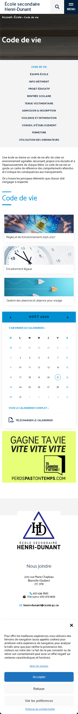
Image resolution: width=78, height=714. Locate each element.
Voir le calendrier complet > (29, 408)
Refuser (39, 689)
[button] (71, 625)
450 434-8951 (40, 593)
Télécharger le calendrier (34, 420)
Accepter (39, 677)
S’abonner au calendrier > (27, 328)
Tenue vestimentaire (39, 104)
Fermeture (39, 133)
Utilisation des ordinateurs (39, 140)
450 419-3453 (47, 597)
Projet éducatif (39, 89)
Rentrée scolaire (39, 96)
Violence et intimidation (39, 118)
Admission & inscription (39, 111)
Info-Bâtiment (39, 82)
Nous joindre (39, 566)
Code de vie (39, 67)
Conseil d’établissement (39, 125)
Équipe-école (39, 74)
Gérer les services (39, 666)
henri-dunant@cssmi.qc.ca (40, 605)
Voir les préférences (39, 701)
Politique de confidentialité (40, 709)
